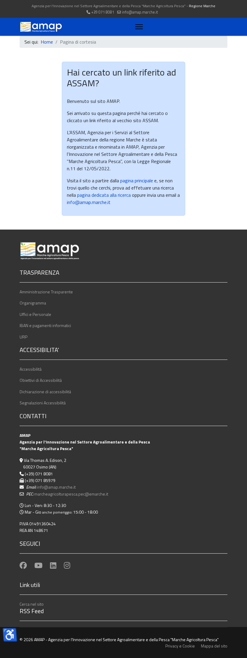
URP (23, 337)
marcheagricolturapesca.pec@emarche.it (71, 494)
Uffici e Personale (35, 314)
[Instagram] (67, 565)
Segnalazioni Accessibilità (43, 403)
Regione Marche (202, 6)
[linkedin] (53, 565)
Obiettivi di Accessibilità (41, 380)
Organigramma (33, 303)
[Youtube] (38, 565)
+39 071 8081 (102, 12)
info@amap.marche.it (140, 12)
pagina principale (136, 180)
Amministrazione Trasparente (46, 292)
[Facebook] (23, 565)
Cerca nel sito (32, 604)
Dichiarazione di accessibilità (45, 391)
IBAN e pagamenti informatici (45, 325)
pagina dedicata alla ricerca (104, 195)
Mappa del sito (214, 646)
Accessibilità (31, 369)
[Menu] (138, 27)
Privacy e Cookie (180, 646)
